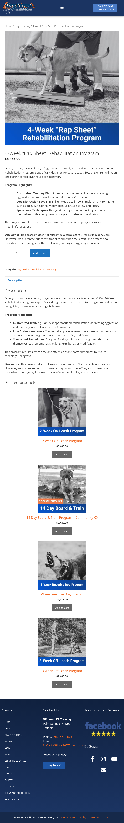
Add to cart (40, 253)
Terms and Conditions (17, 793)
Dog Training (22, 26)
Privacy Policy (13, 799)
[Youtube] (114, 758)
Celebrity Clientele (15, 760)
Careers (9, 780)
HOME (8, 722)
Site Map (9, 786)
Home (8, 26)
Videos (8, 754)
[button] (62, 8)
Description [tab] (16, 280)
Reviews (9, 741)
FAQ (7, 767)
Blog (7, 747)
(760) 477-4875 (62, 736)
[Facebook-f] (92, 758)
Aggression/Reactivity (29, 269)
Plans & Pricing (13, 734)
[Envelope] (103, 769)
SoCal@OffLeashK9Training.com (64, 745)
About (8, 728)
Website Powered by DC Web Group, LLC (85, 817)
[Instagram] (103, 758)
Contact (9, 773)
